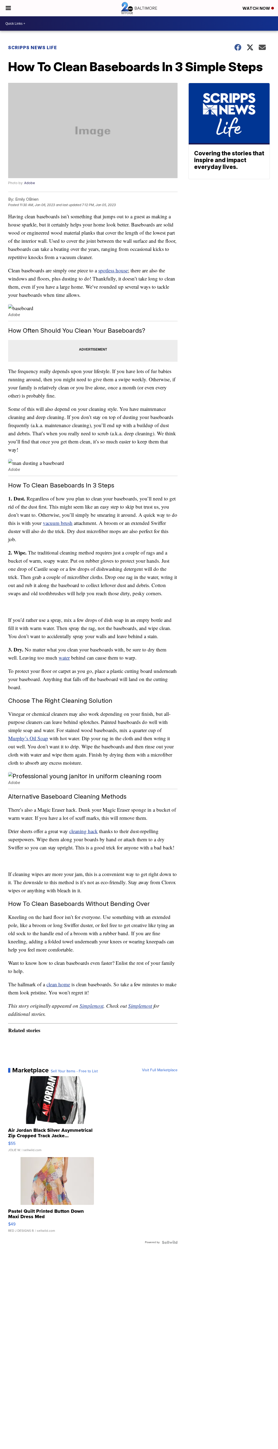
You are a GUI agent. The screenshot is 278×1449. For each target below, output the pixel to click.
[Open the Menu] (8, 8)
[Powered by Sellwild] (170, 1242)
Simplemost (91, 1005)
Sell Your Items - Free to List (74, 1071)
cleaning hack (83, 831)
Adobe (29, 183)
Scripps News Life (32, 47)
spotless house (113, 270)
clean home (58, 984)
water (64, 657)
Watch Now (256, 8)
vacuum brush (57, 522)
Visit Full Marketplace (160, 1070)
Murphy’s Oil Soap (28, 738)
